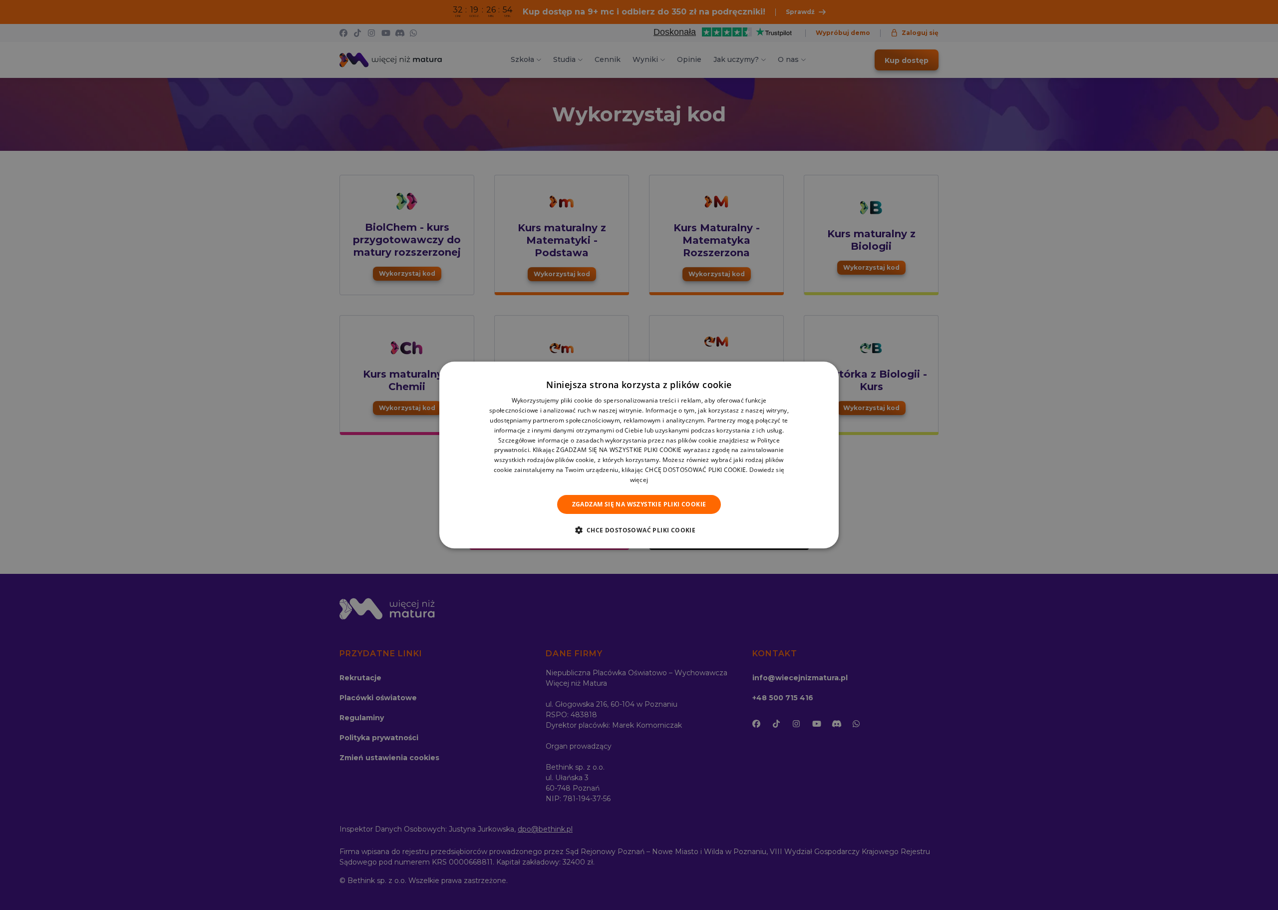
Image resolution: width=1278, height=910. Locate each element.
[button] (639, 530)
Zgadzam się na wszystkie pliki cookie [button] (639, 504)
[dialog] (639, 455)
